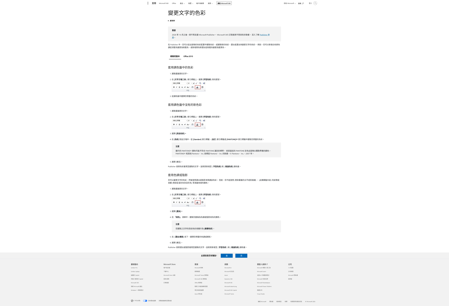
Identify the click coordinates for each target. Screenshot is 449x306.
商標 (286, 301)
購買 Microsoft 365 (224, 3)
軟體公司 (259, 290)
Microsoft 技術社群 (262, 279)
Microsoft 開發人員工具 (264, 268)
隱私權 (271, 301)
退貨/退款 (166, 279)
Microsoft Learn (261, 271)
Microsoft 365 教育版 (201, 279)
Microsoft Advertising (230, 286)
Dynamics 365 (228, 279)
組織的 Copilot (135, 275)
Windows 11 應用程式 (137, 290)
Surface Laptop (135, 271)
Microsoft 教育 (199, 268)
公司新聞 (290, 271)
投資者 (290, 279)
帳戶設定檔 (167, 268)
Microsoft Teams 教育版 (201, 275)
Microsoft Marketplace (263, 283)
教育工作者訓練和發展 (201, 286)
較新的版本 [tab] (175, 56)
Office (174, 3)
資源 (209, 3)
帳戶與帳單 (200, 3)
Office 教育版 (198, 283)
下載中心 (166, 271)
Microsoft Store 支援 (169, 275)
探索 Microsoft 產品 (136, 286)
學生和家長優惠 (199, 290)
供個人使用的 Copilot (137, 279)
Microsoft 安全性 (229, 271)
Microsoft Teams (229, 294)
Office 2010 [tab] (188, 56)
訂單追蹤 (166, 283)
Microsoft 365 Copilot (230, 290)
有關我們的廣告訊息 (296, 301)
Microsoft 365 (163, 3)
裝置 (189, 3)
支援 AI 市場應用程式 (263, 275)
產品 (181, 3)
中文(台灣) (137, 300)
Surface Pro (134, 268)
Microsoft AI (227, 268)
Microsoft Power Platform (264, 286)
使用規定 (279, 301)
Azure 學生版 (198, 294)
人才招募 (290, 268)
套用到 (172, 21)
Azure (226, 275)
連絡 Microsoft (262, 301)
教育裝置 (197, 271)
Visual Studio (261, 294)
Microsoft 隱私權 (293, 275)
